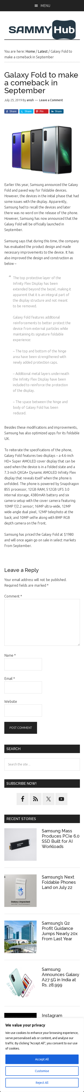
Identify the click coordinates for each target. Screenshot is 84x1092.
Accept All (42, 1059)
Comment (13, 596)
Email (9, 678)
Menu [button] (45, 6)
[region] (42, 1055)
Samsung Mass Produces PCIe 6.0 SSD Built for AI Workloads (60, 838)
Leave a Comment (51, 100)
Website (10, 701)
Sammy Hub (42, 29)
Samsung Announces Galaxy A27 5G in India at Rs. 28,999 (60, 977)
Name (10, 655)
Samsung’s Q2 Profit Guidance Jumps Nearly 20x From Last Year (60, 931)
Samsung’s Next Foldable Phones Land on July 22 (59, 882)
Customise (42, 1071)
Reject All (42, 1082)
